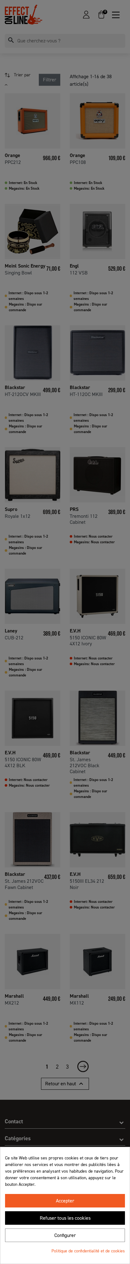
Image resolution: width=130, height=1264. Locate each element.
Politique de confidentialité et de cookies (88, 1251)
